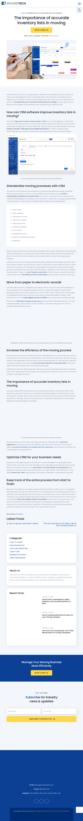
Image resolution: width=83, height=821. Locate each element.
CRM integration (17, 545)
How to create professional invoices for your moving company (57, 616)
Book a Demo (40, 30)
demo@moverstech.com (44, 785)
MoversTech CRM (18, 472)
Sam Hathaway (54, 36)
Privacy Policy (49, 811)
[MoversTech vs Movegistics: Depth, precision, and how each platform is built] (25, 603)
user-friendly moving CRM (36, 272)
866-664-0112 (44, 789)
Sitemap (40, 811)
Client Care (15, 551)
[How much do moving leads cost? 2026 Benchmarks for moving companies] (25, 634)
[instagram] (41, 801)
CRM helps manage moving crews (28, 301)
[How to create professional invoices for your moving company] (25, 618)
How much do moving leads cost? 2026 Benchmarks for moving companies (57, 632)
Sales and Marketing (19, 548)
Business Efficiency (18, 555)
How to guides (16, 542)
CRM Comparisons (17, 558)
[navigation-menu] (79, 4)
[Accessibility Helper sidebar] (79, 10)
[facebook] (36, 801)
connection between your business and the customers (32, 447)
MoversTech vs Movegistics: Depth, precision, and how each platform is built (56, 601)
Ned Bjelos (19, 514)
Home (23, 13)
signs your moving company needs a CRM (30, 121)
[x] (47, 801)
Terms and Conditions (62, 811)
